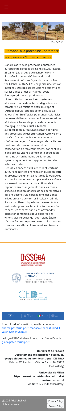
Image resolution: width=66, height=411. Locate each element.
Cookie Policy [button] (56, 406)
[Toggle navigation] (6, 7)
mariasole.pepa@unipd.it (45, 328)
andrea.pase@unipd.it (15, 328)
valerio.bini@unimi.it (14, 332)
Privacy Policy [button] (55, 401)
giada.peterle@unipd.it (15, 342)
